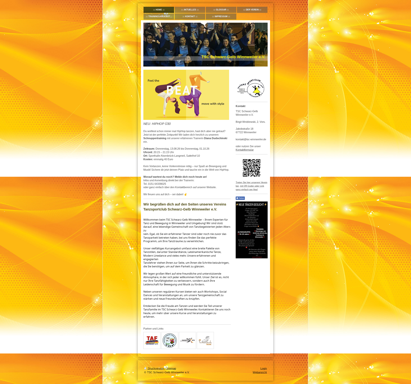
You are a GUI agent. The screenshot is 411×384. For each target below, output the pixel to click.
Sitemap (171, 368)
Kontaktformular (245, 149)
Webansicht (260, 372)
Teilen (241, 198)
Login (263, 368)
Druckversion (156, 368)
